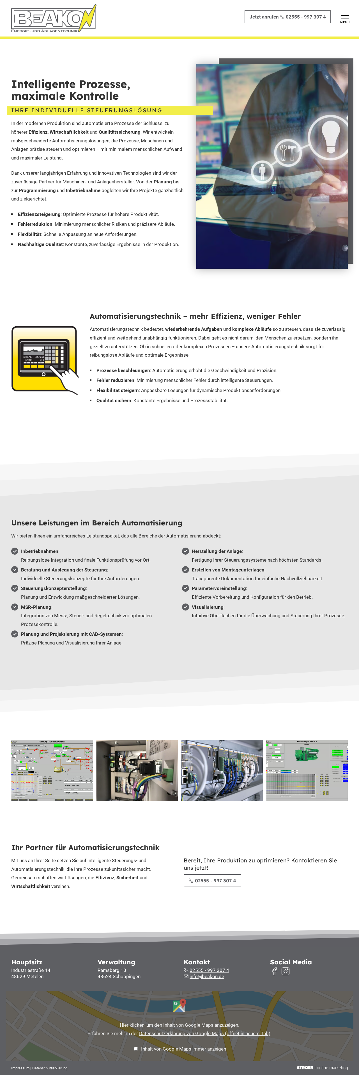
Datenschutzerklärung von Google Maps (204, 1033)
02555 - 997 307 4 (215, 880)
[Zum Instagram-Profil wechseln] (285, 971)
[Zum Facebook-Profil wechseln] (274, 971)
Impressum (20, 1068)
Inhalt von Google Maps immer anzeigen (183, 1049)
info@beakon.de (207, 976)
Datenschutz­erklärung (49, 1068)
